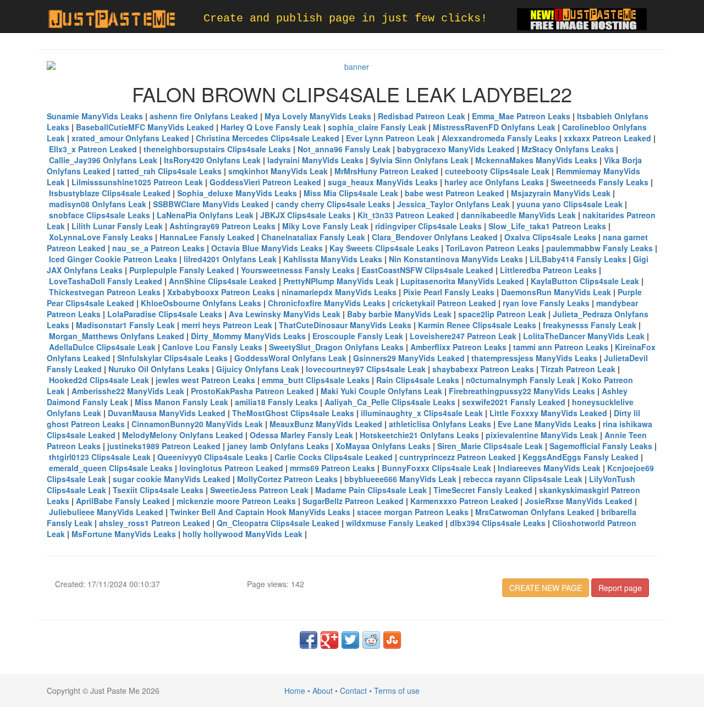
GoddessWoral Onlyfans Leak (290, 357)
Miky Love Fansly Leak (325, 225)
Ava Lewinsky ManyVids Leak (284, 313)
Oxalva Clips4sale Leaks (550, 236)
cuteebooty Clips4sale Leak (497, 170)
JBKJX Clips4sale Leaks (305, 214)
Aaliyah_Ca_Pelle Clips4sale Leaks (389, 401)
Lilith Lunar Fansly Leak (117, 225)
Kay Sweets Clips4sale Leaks (384, 247)
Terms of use (397, 690)
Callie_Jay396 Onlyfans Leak (103, 159)
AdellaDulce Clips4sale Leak (102, 346)
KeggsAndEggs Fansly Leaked (580, 456)
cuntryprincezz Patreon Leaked (457, 456)
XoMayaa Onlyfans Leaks (383, 445)
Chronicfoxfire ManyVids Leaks (327, 302)
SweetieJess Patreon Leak (259, 489)
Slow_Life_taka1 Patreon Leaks (547, 225)
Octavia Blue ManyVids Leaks (267, 247)
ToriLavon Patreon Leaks (493, 247)
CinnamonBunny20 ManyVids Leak (197, 423)
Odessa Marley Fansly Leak (301, 434)
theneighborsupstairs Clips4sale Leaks (217, 148)
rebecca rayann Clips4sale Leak (522, 478)
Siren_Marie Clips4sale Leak (490, 445)
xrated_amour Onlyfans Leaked (130, 137)
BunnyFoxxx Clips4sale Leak (436, 467)
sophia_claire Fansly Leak (377, 126)
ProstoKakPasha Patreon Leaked (252, 390)
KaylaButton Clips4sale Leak (585, 280)
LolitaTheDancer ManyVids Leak (584, 335)
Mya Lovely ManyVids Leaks (318, 116)
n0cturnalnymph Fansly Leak (520, 379)
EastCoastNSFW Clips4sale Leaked (427, 269)
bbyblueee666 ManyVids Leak (400, 478)
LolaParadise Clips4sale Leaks (164, 313)
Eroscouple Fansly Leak (357, 335)
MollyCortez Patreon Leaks (287, 478)
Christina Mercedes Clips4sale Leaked (267, 137)
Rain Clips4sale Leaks (417, 379)
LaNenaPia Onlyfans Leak (205, 214)
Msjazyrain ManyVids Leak (560, 192)
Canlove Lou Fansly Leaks (212, 346)
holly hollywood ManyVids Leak (242, 533)
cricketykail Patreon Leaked (444, 302)
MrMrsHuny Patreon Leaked (386, 170)
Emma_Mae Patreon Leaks (521, 116)
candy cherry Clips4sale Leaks (333, 203)
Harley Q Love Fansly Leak (271, 126)
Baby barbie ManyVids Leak (399, 313)
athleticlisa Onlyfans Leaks (440, 423)
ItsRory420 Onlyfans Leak (212, 159)
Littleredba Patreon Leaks (548, 269)
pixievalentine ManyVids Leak (542, 434)
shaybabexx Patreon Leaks (483, 368)
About (322, 690)
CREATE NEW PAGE (545, 587)
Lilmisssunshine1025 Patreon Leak (137, 181)
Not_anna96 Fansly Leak (344, 148)
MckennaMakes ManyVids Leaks (536, 159)
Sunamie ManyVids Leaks (95, 116)
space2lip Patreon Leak (502, 313)
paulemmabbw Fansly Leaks (599, 247)
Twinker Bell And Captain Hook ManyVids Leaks (260, 511)
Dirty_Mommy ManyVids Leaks (248, 335)
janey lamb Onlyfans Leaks (278, 445)
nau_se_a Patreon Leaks (158, 247)
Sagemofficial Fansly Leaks (600, 445)
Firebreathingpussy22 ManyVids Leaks (522, 390)
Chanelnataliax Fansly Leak (313, 236)
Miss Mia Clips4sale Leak (351, 192)
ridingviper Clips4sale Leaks (428, 225)
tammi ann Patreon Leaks (560, 346)
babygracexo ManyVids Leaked (456, 148)
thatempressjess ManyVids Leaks (534, 357)
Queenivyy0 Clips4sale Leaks (212, 456)
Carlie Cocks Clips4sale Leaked (333, 456)
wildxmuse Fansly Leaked (394, 522)
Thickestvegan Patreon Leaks (105, 291)
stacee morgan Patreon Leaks (413, 511)
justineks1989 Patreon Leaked (164, 445)
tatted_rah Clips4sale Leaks (169, 170)
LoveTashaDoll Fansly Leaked (105, 280)
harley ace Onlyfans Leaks (494, 181)
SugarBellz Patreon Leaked (353, 500)
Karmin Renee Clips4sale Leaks (477, 324)
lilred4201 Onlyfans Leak (230, 258)
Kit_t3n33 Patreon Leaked (406, 214)
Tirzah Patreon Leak (578, 368)
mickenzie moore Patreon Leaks (236, 500)
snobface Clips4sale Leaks (99, 214)
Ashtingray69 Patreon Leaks (222, 225)
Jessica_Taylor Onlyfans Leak (453, 203)
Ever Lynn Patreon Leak (390, 137)
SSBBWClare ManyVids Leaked (211, 203)
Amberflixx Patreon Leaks (458, 346)
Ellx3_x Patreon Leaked (93, 148)
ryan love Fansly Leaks (546, 302)
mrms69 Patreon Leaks (332, 467)
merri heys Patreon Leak (227, 324)
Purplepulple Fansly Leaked (181, 269)
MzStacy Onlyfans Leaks (567, 148)
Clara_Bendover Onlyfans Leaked (435, 236)
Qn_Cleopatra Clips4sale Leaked (278, 522)
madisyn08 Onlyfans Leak (97, 203)
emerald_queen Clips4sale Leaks (111, 467)
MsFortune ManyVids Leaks (124, 533)
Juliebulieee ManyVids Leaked (106, 511)
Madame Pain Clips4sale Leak (371, 489)
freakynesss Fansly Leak (589, 324)
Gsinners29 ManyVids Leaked (409, 357)
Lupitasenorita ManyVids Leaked (462, 280)
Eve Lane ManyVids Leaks (547, 423)
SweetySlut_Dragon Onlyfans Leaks (336, 346)
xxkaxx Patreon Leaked (607, 137)
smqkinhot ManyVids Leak (278, 170)
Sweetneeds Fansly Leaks (599, 181)
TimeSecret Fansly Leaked (482, 489)
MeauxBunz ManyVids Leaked (326, 423)
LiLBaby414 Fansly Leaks (578, 258)
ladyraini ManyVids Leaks (315, 159)
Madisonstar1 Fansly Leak (125, 324)
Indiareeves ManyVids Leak (549, 467)
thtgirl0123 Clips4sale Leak (100, 456)
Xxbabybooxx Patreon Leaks (221, 291)
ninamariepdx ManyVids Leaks (339, 291)
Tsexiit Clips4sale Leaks (158, 489)
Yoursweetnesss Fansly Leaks (298, 269)
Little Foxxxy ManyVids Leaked (548, 412)
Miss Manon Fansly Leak (181, 401)
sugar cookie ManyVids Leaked (171, 478)
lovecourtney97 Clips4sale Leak (366, 368)
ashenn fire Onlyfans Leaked (204, 116)
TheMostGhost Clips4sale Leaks (293, 412)
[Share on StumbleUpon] (392, 640)
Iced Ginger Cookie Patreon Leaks (113, 258)
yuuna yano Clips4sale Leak (569, 203)
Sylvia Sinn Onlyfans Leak (419, 159)
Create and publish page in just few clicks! (345, 18)
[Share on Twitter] (350, 640)
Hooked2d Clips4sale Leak (99, 379)
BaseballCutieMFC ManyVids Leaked (145, 126)
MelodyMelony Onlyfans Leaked (182, 434)
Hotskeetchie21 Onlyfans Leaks (419, 434)
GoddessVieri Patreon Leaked (265, 181)
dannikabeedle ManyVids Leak (518, 214)
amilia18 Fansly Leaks (276, 401)
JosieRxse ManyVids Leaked (578, 500)
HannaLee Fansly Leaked (207, 236)
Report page (620, 587)
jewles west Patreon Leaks (205, 379)
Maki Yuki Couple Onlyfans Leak (381, 390)
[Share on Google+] (329, 640)
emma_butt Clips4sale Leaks (316, 379)
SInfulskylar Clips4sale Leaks (172, 357)
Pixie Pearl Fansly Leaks (448, 291)
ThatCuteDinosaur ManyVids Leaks (345, 324)
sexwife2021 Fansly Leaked (513, 401)
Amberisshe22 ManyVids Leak (128, 390)
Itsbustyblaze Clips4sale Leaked (109, 192)
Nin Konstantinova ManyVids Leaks (456, 258)
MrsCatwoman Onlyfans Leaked (535, 511)
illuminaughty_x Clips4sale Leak (422, 412)
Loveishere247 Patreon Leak (463, 335)
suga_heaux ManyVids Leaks (383, 181)
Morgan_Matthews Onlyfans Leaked (116, 335)
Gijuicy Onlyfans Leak (257, 368)
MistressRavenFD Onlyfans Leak (494, 126)
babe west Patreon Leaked (454, 192)
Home (294, 690)
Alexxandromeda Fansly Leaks (499, 137)
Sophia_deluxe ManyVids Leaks (237, 192)
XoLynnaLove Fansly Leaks (101, 236)
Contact (353, 690)
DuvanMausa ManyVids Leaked (167, 412)
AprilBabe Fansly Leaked (123, 500)
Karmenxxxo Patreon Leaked (464, 500)
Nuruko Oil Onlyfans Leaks (159, 368)
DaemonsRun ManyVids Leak (556, 291)
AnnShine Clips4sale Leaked (223, 280)
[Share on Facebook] (308, 640)
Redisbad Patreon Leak (421, 116)
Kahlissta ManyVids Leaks (332, 258)
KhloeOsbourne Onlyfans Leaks (201, 302)
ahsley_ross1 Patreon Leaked (154, 522)
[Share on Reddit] (371, 640)
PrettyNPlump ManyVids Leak (338, 280)
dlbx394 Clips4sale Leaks (498, 522)
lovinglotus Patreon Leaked (231, 467)
